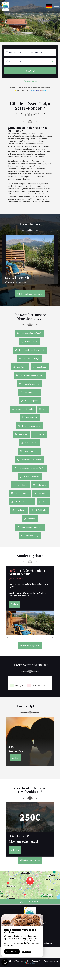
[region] (22, 935)
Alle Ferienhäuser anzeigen (30, 293)
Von (10, 52)
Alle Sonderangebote (30, 645)
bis (32, 52)
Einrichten (26, 951)
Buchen (14, 604)
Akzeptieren (12, 951)
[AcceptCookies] (4, 962)
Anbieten (15, 850)
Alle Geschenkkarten (30, 860)
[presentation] (4, 21)
